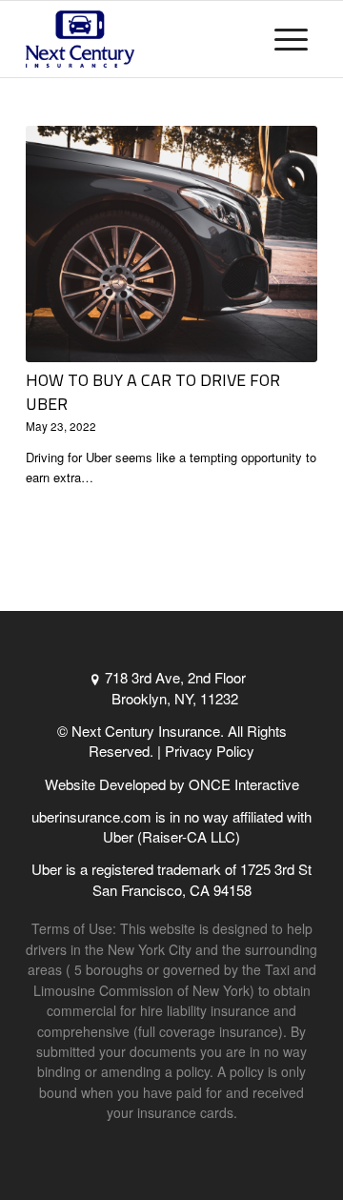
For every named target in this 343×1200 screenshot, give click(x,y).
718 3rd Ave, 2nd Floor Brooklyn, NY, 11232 (175, 687)
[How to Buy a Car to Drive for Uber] (171, 244)
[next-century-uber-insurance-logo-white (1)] (142, 39)
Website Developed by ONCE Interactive (172, 784)
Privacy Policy (209, 751)
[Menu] (291, 39)
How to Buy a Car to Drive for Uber (153, 392)
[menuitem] (291, 39)
